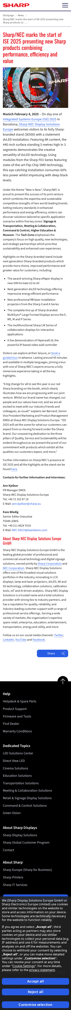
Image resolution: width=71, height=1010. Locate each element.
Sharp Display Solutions (20, 835)
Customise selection (35, 1004)
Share (51, 653)
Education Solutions (17, 775)
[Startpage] (16, 5)
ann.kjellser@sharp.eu (26, 504)
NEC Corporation (13, 568)
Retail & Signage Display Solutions (27, 798)
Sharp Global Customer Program (26, 842)
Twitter (58, 635)
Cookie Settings (23, 966)
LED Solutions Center (18, 753)
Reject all (35, 992)
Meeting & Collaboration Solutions (27, 790)
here (14, 469)
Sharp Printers (13, 877)
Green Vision (12, 813)
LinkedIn (8, 640)
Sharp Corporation (50, 564)
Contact (8, 850)
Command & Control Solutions (25, 805)
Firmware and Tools (17, 716)
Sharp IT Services (15, 885)
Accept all (35, 981)
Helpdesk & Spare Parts (19, 701)
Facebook (39, 640)
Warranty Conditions (17, 731)
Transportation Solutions (21, 783)
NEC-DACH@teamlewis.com (29, 530)
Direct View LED (14, 760)
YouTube (21, 640)
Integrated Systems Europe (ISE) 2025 (29, 119)
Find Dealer (11, 723)
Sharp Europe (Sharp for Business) (27, 869)
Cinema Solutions (15, 768)
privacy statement (42, 970)
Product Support (15, 709)
